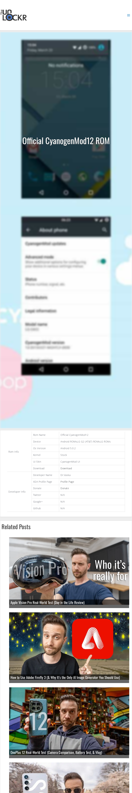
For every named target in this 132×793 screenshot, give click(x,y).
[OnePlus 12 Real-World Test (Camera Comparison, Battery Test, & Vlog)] (69, 720)
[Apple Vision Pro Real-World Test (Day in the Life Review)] (69, 570)
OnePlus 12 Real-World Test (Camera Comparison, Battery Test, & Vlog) (56, 752)
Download (66, 468)
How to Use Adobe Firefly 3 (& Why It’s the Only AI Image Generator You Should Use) (65, 677)
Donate (64, 488)
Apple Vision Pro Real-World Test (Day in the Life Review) (47, 602)
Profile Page (67, 481)
